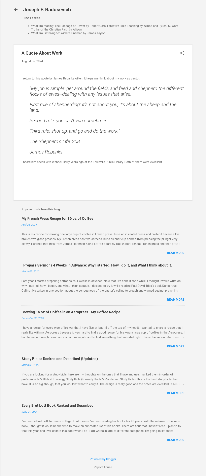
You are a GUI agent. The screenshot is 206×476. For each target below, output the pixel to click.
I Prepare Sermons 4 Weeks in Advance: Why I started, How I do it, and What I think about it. (97, 265)
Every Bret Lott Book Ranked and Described (58, 405)
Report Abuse (103, 467)
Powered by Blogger (103, 459)
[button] (182, 53)
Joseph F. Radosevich (47, 9)
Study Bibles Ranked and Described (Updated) (60, 359)
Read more (175, 253)
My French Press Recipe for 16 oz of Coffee (57, 218)
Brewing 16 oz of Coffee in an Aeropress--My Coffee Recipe (71, 312)
